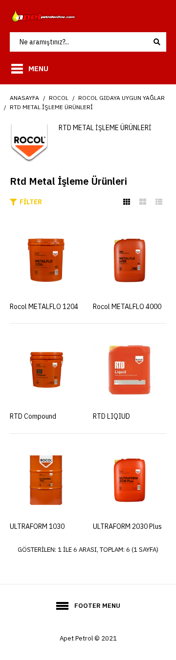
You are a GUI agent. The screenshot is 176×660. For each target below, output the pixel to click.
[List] (159, 201)
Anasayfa (24, 97)
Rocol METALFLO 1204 (44, 306)
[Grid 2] (142, 201)
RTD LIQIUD (111, 416)
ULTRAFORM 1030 (37, 526)
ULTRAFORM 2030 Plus (127, 526)
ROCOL (58, 97)
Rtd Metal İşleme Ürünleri (51, 107)
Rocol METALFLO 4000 (127, 306)
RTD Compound (33, 416)
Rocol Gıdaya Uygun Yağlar (121, 97)
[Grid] (126, 201)
